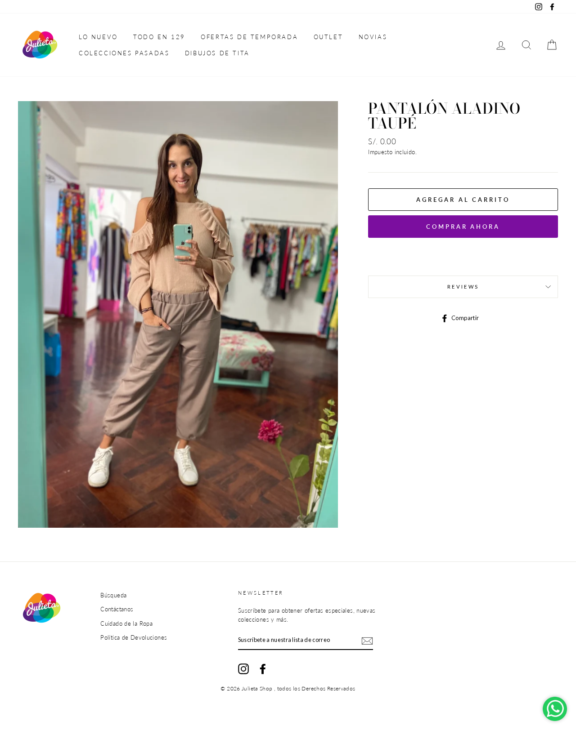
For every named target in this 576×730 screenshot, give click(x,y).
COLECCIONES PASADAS (124, 53)
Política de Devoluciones (133, 637)
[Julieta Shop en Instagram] (243, 668)
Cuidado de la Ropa (126, 623)
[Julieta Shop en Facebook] (262, 668)
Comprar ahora (463, 226)
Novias (373, 36)
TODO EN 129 (159, 36)
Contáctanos (116, 609)
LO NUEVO (98, 36)
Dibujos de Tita (217, 53)
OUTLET (328, 36)
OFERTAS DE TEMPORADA (249, 36)
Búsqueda (113, 595)
